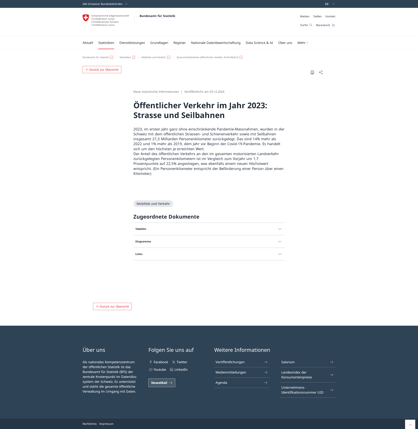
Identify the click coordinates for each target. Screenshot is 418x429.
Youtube (160, 369)
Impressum (106, 424)
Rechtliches (90, 424)
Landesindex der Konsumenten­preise (296, 374)
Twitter (182, 362)
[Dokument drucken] (312, 72)
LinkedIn (181, 369)
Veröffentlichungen (230, 362)
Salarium (288, 362)
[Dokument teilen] (320, 72)
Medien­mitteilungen (231, 372)
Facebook (161, 362)
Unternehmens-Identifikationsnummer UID (302, 390)
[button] (88, 42)
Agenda (221, 382)
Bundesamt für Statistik (157, 16)
